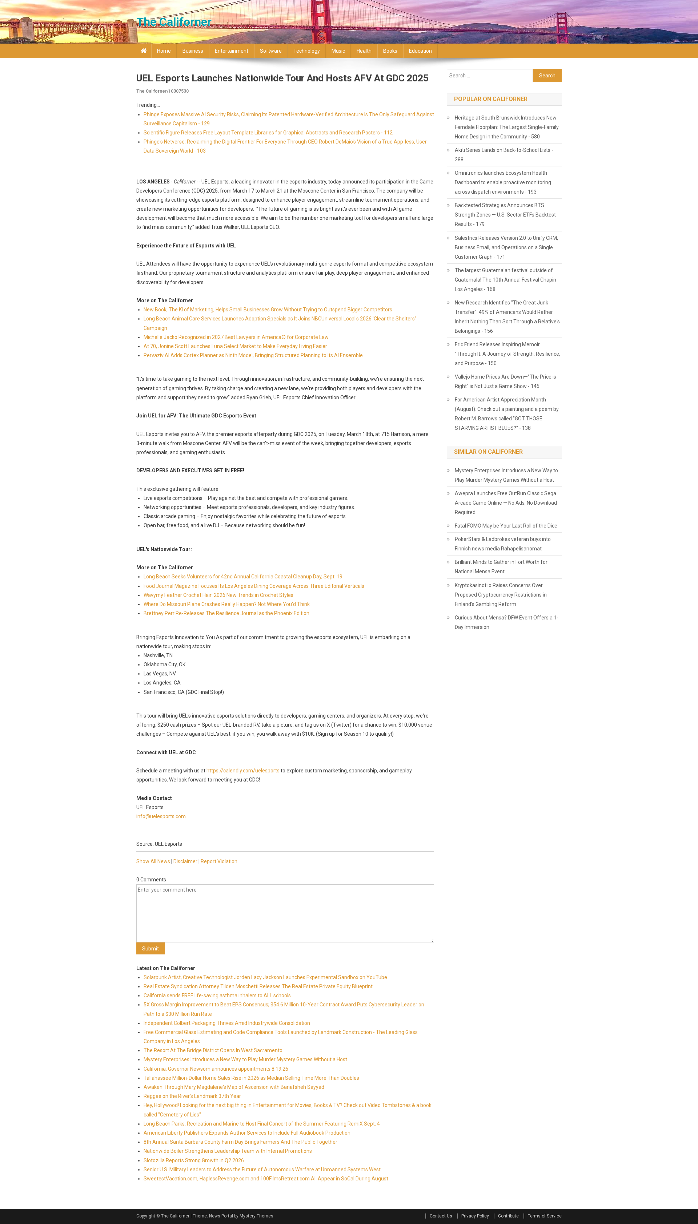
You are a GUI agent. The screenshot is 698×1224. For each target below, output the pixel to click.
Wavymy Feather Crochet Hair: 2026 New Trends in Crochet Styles (218, 595)
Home (164, 51)
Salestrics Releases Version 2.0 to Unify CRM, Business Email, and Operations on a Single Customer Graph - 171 (506, 247)
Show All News (153, 861)
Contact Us (441, 1216)
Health (364, 51)
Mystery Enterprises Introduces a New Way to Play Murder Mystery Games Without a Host (245, 1059)
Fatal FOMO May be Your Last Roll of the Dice (506, 526)
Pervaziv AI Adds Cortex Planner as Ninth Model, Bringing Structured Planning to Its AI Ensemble (253, 355)
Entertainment (231, 51)
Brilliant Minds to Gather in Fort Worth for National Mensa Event (501, 566)
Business (192, 51)
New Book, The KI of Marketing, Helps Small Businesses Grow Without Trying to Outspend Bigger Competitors (268, 309)
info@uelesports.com (161, 816)
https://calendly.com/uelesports (243, 770)
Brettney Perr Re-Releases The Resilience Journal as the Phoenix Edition (226, 613)
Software (271, 51)
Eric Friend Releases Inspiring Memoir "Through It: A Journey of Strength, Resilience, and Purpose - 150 (507, 354)
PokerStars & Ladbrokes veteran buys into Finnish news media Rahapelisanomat (503, 544)
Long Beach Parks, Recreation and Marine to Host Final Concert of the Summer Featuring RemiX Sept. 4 (262, 1124)
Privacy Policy (475, 1216)
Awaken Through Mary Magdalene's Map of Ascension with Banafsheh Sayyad (234, 1087)
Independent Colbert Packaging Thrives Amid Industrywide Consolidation (227, 1023)
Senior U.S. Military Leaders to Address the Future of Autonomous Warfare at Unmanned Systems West (262, 1169)
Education (420, 51)
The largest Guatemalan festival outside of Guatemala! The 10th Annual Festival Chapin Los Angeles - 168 (505, 279)
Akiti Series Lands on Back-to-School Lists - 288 (504, 154)
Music (338, 51)
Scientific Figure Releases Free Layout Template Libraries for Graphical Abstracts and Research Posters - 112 (268, 133)
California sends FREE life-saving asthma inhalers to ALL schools (217, 995)
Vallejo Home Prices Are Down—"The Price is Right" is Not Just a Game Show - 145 (505, 381)
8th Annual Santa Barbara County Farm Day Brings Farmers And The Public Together (240, 1142)
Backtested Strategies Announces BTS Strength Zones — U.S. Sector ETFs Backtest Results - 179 (505, 214)
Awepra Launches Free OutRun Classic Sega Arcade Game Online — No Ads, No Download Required (506, 502)
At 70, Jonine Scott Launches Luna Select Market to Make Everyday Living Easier (235, 346)
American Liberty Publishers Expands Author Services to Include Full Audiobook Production (247, 1133)
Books (390, 51)
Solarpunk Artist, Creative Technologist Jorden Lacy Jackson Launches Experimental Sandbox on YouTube (265, 977)
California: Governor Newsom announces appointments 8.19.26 (216, 1069)
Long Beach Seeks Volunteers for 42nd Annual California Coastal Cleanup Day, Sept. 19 (243, 576)
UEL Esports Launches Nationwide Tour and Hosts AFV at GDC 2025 (282, 78)
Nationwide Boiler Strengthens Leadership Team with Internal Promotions (228, 1151)
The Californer (174, 22)
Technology (306, 51)
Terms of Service (545, 1216)
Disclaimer (185, 861)
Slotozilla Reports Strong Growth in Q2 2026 (194, 1160)
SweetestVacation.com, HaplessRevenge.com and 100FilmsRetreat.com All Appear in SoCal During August (266, 1178)
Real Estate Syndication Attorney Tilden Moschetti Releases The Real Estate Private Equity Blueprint (258, 986)
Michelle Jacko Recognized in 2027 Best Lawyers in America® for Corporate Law (236, 337)
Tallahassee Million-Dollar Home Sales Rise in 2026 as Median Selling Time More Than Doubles (251, 1078)
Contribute (508, 1216)
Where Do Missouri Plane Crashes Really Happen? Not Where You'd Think (227, 604)
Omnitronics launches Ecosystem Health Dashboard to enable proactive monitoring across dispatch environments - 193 (503, 182)
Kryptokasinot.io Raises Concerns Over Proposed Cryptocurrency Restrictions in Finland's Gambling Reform (501, 594)
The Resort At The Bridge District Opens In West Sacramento (213, 1050)
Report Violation (219, 861)
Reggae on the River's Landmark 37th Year (192, 1096)
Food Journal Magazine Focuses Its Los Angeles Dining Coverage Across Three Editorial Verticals (254, 586)
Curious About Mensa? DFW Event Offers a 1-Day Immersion (506, 622)
